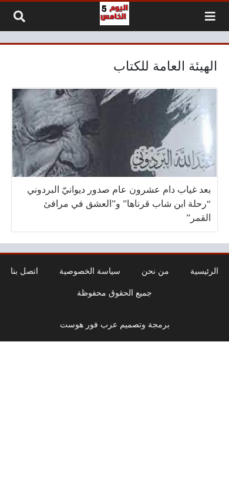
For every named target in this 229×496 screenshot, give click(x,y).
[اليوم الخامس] (114, 13)
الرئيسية (204, 271)
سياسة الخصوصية (89, 271)
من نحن (155, 271)
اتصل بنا (24, 271)
